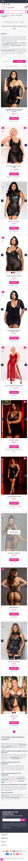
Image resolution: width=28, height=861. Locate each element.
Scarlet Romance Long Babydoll (14, 385)
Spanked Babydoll (14, 607)
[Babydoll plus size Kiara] (14, 695)
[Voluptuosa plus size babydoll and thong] (14, 145)
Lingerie (12, 15)
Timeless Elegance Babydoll (14, 276)
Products (6, 15)
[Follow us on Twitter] (9, 4)
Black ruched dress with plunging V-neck (14, 331)
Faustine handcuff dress (14, 496)
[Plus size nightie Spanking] (14, 586)
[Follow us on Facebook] (2, 4)
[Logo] (7, 7)
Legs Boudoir (15, 786)
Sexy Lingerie (19, 15)
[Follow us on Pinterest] (7, 4)
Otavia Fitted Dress (14, 221)
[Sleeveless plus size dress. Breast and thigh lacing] (14, 641)
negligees (14, 51)
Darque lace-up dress (14, 661)
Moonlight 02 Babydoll (14, 553)
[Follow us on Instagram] (4, 4)
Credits (22, 858)
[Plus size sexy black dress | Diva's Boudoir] (14, 309)
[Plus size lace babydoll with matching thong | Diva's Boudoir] (14, 255)
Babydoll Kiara (14, 716)
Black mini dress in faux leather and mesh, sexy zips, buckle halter (14, 110)
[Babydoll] (14, 88)
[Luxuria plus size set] (14, 419)
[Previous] (12, 731)
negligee (2, 769)
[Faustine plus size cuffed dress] (14, 476)
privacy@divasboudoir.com (7, 827)
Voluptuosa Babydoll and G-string (14, 166)
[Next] (26, 731)
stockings (3, 54)
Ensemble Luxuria (14, 440)
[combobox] (6, 61)
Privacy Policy (6, 825)
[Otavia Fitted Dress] (14, 201)
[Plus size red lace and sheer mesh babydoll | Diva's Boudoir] (14, 365)
